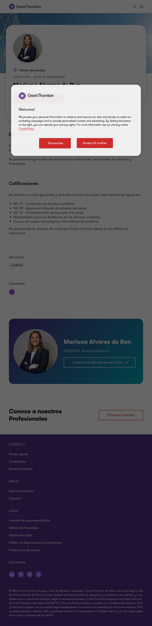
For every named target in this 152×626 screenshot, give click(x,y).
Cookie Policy (26, 128)
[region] (76, 120)
